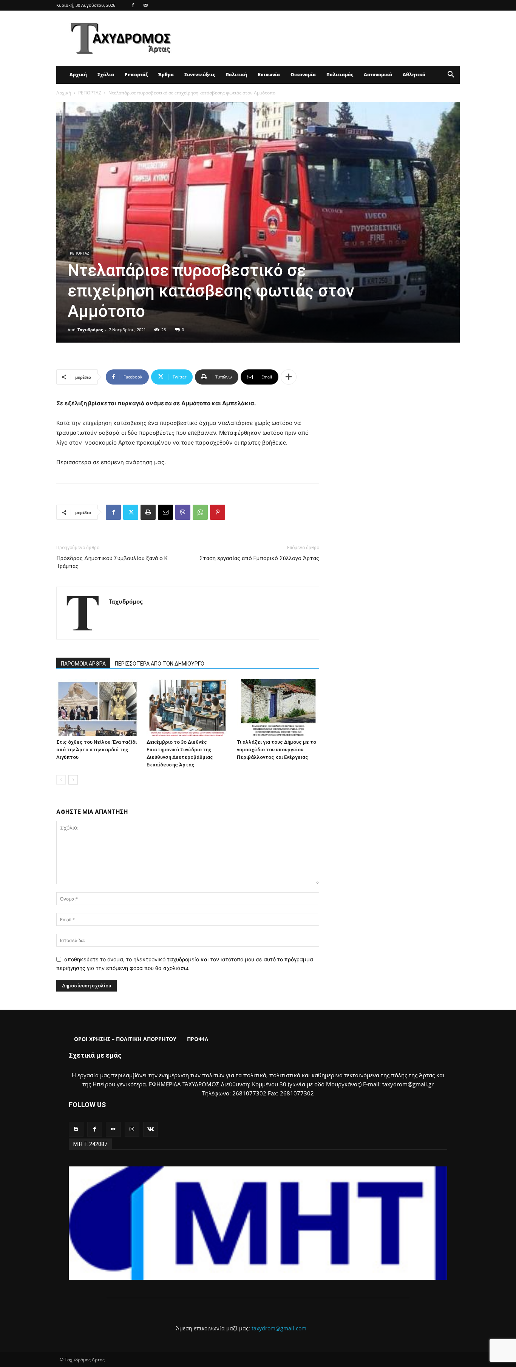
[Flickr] (113, 1129)
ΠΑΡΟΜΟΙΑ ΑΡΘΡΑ (83, 664)
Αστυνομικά (378, 74)
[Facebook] (133, 5)
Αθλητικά (414, 74)
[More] (289, 377)
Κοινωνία (269, 74)
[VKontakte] (150, 1129)
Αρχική (78, 74)
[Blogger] (76, 1129)
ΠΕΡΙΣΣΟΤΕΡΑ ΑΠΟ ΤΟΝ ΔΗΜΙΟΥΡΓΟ (159, 664)
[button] (451, 75)
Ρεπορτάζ (136, 74)
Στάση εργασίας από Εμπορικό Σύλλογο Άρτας (259, 558)
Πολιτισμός (339, 74)
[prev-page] (61, 780)
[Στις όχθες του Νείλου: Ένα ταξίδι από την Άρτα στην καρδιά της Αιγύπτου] (97, 707)
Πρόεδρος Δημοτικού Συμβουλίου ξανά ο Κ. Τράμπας (112, 562)
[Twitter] (130, 512)
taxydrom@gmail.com (279, 1328)
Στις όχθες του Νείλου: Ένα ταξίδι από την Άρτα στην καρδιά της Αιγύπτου (96, 749)
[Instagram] (132, 1129)
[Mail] (145, 5)
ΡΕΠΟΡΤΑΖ (89, 93)
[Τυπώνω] (148, 512)
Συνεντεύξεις (199, 74)
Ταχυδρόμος (90, 329)
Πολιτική (236, 74)
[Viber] (182, 512)
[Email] (165, 512)
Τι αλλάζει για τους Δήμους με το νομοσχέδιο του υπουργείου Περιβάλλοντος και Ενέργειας (276, 749)
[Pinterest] (217, 512)
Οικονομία (303, 74)
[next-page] (73, 780)
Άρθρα (166, 74)
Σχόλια (105, 74)
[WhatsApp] (200, 512)
